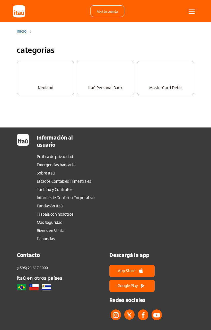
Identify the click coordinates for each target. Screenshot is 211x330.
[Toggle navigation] (191, 11)
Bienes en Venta (50, 230)
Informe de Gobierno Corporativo (66, 198)
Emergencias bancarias (56, 165)
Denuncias (46, 239)
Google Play (128, 285)
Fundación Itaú (50, 206)
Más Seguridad (50, 222)
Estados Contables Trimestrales (64, 181)
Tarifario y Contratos (55, 189)
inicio (22, 32)
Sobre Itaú (46, 173)
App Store (126, 270)
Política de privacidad (55, 156)
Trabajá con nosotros (55, 214)
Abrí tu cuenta (107, 11)
